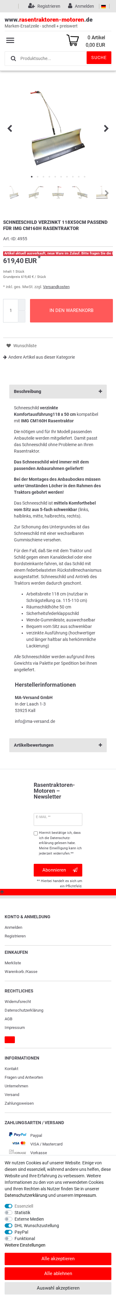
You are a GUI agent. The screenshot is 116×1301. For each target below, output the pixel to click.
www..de (48, 22)
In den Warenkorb (71, 310)
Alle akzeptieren (58, 1258)
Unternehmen (16, 1086)
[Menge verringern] (21, 316)
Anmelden (13, 927)
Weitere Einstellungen (25, 1245)
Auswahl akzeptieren (58, 1288)
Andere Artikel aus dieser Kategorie (41, 357)
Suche (99, 57)
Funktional (25, 1238)
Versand (12, 1094)
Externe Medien (29, 1219)
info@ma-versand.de (35, 721)
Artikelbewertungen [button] (34, 745)
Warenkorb (14, 971)
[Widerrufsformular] (10, 1039)
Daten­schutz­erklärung (24, 1010)
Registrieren (15, 936)
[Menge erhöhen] (21, 305)
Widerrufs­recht (18, 1001)
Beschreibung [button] (27, 391)
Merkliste (13, 963)
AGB (8, 1019)
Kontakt (11, 1068)
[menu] (10, 40)
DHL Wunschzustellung (37, 1225)
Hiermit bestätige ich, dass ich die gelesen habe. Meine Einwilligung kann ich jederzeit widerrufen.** (60, 843)
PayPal (21, 1232)
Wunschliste (24, 345)
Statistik (22, 1212)
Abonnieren (54, 870)
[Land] (103, 6)
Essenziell (24, 1206)
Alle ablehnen (58, 1273)
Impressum (15, 1027)
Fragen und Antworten (24, 1077)
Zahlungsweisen (19, 1103)
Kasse (31, 971)
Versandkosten (56, 286)
